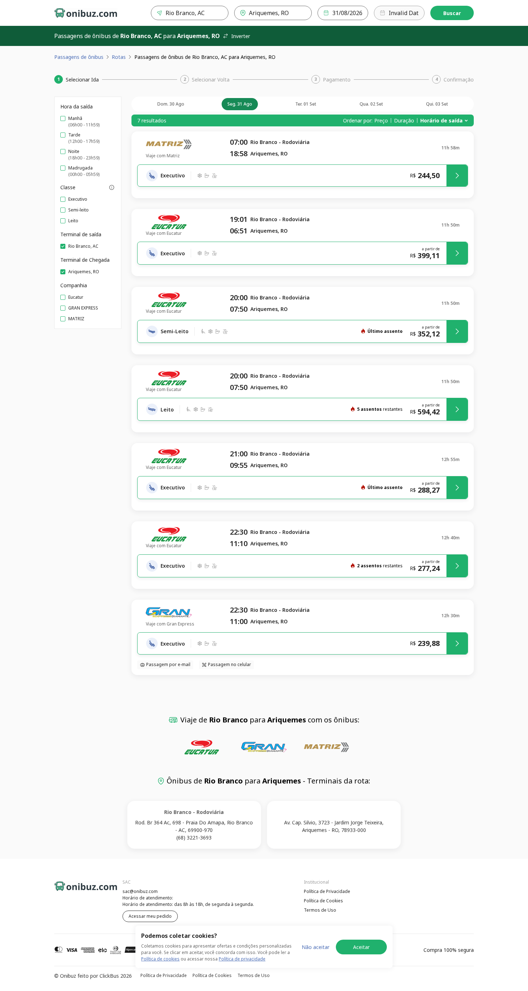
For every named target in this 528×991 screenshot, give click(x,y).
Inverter (240, 36)
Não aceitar (315, 947)
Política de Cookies (323, 901)
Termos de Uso (320, 910)
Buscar (452, 13)
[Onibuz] (85, 13)
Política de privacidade (242, 959)
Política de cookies (160, 959)
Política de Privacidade (327, 891)
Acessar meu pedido (150, 916)
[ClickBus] (74, 890)
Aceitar (361, 947)
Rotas (119, 56)
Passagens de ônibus (78, 56)
